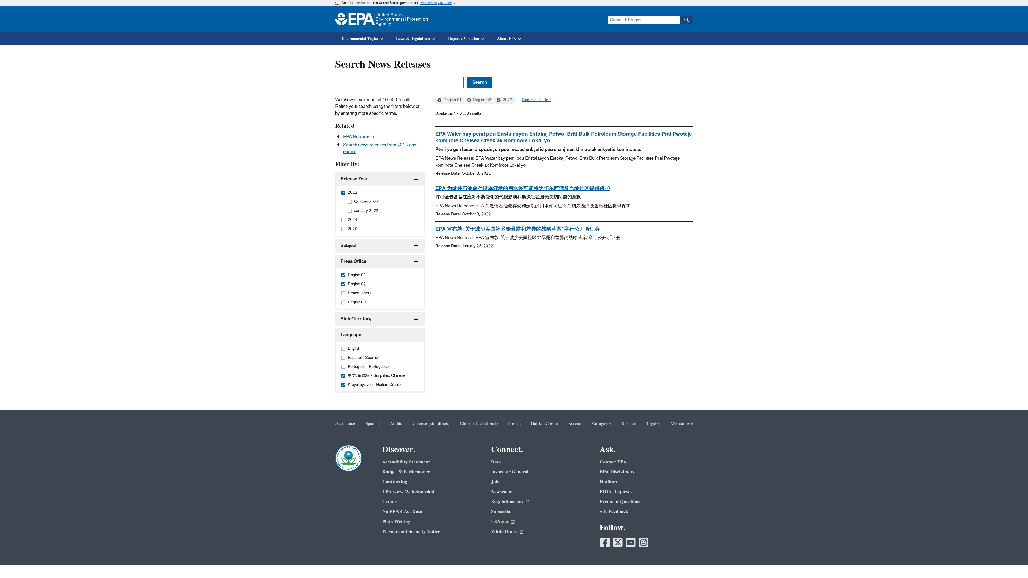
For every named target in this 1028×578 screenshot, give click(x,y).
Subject (349, 245)
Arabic (396, 423)
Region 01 (452, 100)
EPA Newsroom (358, 137)
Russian (629, 423)
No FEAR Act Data (402, 511)
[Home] (381, 19)
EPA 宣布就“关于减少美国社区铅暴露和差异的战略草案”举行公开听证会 (517, 229)
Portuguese (601, 423)
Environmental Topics (360, 39)
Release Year (354, 179)
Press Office (353, 261)
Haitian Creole (544, 423)
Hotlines (608, 482)
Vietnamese (682, 423)
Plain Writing (396, 521)
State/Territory (356, 319)
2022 (507, 100)
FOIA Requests (616, 492)
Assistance (345, 423)
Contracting (394, 482)
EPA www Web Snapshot (408, 492)
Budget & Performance (406, 472)
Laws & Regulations (413, 39)
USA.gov (500, 521)
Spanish (372, 423)
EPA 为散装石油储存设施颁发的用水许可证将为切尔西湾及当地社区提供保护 (522, 188)
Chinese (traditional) (479, 423)
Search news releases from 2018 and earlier (379, 148)
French (514, 423)
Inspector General (509, 472)
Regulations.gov (507, 501)
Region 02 (481, 100)
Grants (389, 501)
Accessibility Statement (406, 462)
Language (351, 335)
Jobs (495, 482)
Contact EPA (613, 462)
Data (496, 462)
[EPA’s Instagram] (643, 542)
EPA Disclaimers (617, 472)
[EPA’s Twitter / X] (618, 542)
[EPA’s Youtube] (630, 542)
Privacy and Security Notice (411, 531)
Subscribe (501, 511)
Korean (574, 423)
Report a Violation (463, 39)
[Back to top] (1013, 563)
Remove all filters (536, 100)
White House (504, 531)
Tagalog (653, 423)
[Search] (686, 20)
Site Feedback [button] (614, 511)
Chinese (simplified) (431, 423)
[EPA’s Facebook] (605, 542)
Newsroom (502, 492)
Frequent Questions (620, 501)
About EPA (506, 39)
